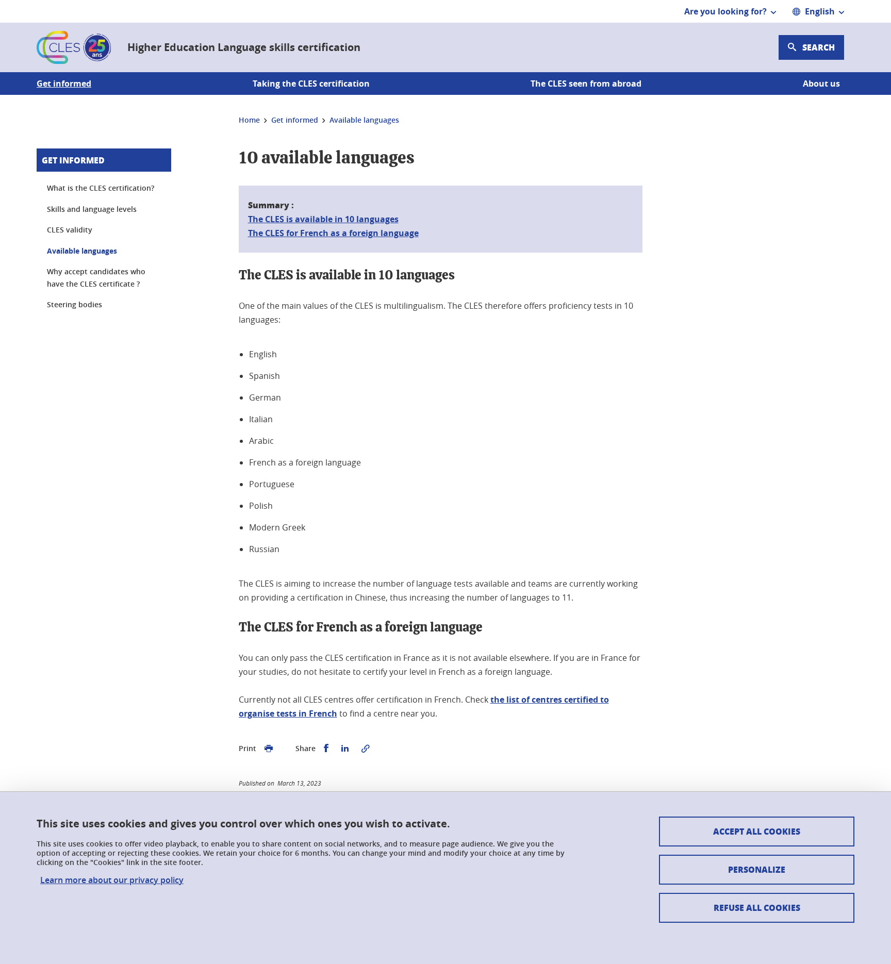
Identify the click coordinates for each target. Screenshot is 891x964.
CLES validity (69, 230)
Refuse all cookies (757, 907)
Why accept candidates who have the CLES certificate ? (96, 278)
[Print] (268, 748)
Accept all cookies (756, 831)
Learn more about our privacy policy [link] (112, 880)
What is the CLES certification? (100, 188)
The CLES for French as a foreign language (333, 233)
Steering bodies (74, 304)
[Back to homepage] (74, 47)
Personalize (756, 869)
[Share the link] (365, 748)
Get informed (73, 160)
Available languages (82, 251)
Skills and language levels (92, 209)
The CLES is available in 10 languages (323, 219)
